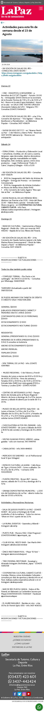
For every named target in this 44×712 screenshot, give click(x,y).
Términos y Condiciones (33, 698)
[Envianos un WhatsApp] (39, 707)
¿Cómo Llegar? (22, 643)
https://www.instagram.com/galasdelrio (19, 73)
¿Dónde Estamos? (22, 640)
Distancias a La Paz (22, 647)
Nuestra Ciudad (22, 636)
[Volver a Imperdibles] (3, 22)
